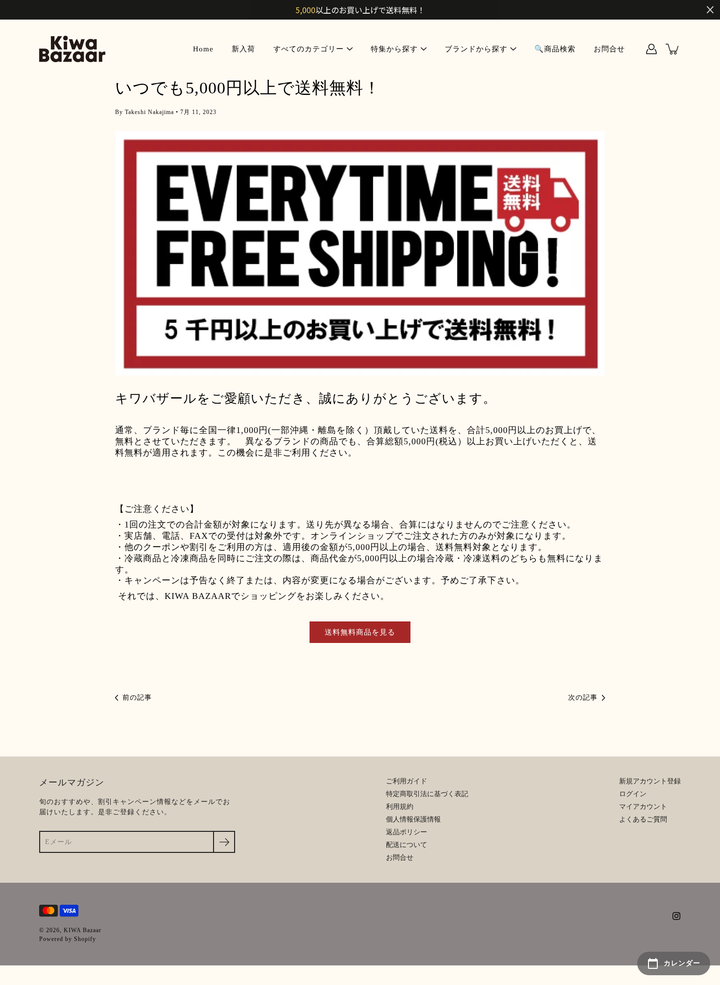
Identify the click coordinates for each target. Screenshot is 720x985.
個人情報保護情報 (413, 819)
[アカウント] (651, 49)
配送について (406, 844)
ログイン (633, 794)
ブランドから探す (476, 49)
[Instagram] (676, 916)
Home (203, 49)
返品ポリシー (406, 832)
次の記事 (583, 697)
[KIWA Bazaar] (72, 48)
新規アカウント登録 (650, 781)
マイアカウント (643, 806)
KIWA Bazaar (82, 930)
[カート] (673, 49)
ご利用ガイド (406, 781)
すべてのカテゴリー (308, 49)
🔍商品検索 (555, 49)
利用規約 (399, 806)
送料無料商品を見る (360, 632)
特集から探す (394, 49)
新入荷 (243, 49)
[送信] (224, 842)
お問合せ (609, 49)
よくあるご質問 (643, 819)
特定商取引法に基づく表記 (427, 794)
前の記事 (137, 697)
